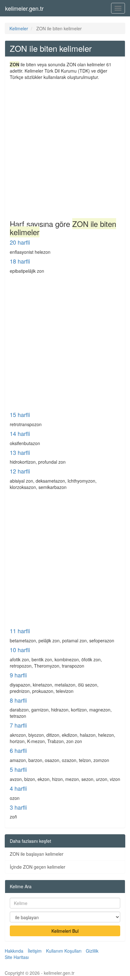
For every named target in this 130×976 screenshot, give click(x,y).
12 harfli (20, 471)
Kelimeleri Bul (65, 931)
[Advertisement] (65, 148)
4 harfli (18, 788)
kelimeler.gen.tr (24, 8)
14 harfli (20, 433)
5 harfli (18, 769)
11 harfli (20, 631)
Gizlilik (92, 951)
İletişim (35, 951)
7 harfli (18, 725)
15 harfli (20, 414)
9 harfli (18, 675)
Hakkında (14, 951)
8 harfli (18, 700)
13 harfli (20, 452)
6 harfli (18, 750)
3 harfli (18, 807)
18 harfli (20, 261)
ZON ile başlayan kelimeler (36, 854)
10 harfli (20, 650)
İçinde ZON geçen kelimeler (37, 867)
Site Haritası (17, 957)
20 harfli (20, 242)
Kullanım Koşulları (63, 951)
